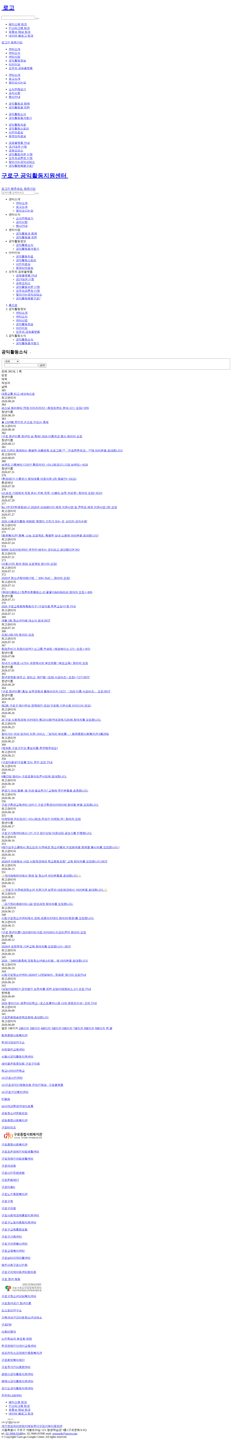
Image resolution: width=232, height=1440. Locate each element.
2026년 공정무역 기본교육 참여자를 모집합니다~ (36, 946)
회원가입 (30, 188)
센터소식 (22, 316)
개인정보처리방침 (13, 1426)
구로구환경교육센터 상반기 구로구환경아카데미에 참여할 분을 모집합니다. (50, 804)
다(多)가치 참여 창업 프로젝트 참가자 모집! (29, 563)
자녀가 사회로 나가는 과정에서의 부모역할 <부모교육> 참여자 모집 (44, 663)
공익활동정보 (24, 324)
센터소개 (22, 312)
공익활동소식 (24, 339)
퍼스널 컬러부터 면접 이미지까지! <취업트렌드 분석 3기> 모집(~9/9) (45, 408)
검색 (42, 365)
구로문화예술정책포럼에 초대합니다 (25, 1017)
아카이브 (22, 328)
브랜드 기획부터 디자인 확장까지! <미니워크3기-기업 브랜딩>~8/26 (44, 464)
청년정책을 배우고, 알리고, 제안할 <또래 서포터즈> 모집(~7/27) (45, 677)
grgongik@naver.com (64, 1433)
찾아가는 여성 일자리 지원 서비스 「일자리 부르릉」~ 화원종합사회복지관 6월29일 (55, 733)
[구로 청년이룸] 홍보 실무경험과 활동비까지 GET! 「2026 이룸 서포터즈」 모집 (55, 691)
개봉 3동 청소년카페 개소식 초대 (25, 620)
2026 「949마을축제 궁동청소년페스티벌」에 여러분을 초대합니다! (44, 960)
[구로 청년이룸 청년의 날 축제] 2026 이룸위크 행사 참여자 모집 (41, 436)
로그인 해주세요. (12, 188)
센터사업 (22, 320)
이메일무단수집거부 (38, 1426)
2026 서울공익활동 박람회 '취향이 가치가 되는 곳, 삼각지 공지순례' (44, 521)
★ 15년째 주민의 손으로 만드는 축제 (25, 422)
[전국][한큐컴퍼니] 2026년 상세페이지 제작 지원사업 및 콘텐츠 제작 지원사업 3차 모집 (59, 507)
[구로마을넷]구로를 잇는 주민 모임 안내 (27, 762)
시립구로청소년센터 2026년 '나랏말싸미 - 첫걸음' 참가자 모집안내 (43, 974)
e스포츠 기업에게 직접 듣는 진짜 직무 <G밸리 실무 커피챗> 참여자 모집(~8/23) (51, 493)
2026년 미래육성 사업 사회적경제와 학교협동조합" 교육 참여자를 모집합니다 (54, 861)
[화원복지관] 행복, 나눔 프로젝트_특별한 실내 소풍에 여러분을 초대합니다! (49, 535)
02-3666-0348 (14, 1433)
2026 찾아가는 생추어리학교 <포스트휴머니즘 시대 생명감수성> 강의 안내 (49, 1003)
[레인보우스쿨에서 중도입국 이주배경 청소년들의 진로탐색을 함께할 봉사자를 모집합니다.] (60, 847)
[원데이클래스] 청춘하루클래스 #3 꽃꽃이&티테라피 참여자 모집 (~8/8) (46, 592)
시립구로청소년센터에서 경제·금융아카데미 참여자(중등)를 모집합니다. (47, 918)
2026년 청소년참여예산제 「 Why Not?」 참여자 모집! (35, 578)
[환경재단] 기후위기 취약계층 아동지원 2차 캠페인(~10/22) (38, 478)
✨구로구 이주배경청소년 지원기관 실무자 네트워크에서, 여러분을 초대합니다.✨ (54, 889)
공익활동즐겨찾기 (27, 343)
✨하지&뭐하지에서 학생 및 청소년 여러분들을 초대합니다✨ (41, 875)
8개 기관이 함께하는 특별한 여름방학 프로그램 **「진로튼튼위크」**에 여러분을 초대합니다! (62, 450)
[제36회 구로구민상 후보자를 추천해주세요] (29, 748)
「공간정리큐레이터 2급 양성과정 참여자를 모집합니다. (37, 903)
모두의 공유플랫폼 (28, 331)
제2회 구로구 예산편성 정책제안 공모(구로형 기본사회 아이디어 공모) (46, 705)
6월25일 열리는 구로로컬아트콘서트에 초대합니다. (34, 776)
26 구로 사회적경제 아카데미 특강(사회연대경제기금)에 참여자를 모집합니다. (51, 719)
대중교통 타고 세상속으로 (18, 393)
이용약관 (56, 1426)
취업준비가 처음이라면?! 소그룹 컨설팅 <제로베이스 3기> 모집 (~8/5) (45, 648)
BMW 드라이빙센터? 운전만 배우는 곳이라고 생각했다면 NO (40, 549)
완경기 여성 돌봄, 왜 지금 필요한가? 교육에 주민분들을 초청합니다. (44, 790)
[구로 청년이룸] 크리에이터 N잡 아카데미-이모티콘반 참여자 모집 (43, 932)
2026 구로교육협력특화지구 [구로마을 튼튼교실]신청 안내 (38, 606)
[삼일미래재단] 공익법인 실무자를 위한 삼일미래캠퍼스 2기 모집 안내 (46, 989)
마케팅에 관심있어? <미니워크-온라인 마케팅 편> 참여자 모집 (41, 818)
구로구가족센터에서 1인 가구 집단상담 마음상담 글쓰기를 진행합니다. (46, 833)
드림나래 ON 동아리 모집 (17, 634)
